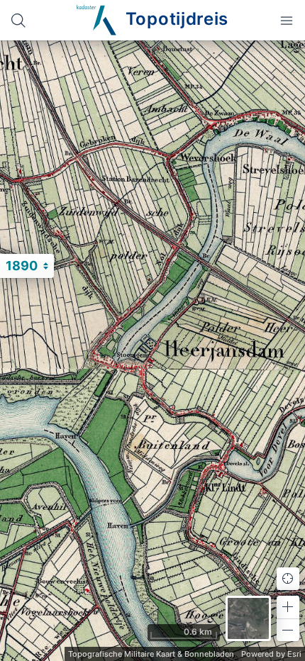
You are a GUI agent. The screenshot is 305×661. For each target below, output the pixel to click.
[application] (152, 350)
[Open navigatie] (286, 20)
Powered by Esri (271, 654)
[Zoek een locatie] (18, 20)
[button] (288, 607)
